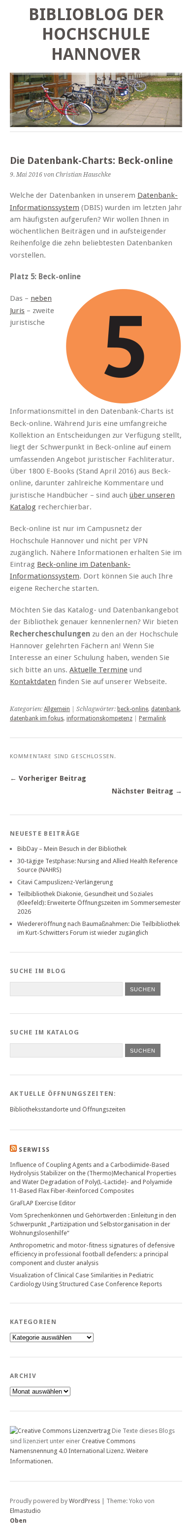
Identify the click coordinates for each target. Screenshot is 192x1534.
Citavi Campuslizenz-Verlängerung (65, 882)
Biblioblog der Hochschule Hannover (96, 34)
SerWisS (34, 1149)
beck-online (132, 709)
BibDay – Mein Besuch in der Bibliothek (72, 848)
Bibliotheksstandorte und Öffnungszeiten (68, 1109)
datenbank (165, 709)
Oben (18, 1520)
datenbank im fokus (37, 718)
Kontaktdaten (33, 681)
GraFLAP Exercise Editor (43, 1203)
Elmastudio (25, 1510)
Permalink (152, 718)
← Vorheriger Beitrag (48, 778)
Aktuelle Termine (98, 669)
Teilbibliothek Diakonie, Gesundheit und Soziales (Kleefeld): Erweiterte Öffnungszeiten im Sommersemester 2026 (99, 902)
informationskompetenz (99, 718)
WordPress (84, 1501)
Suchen (143, 1051)
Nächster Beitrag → (147, 791)
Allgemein (57, 709)
